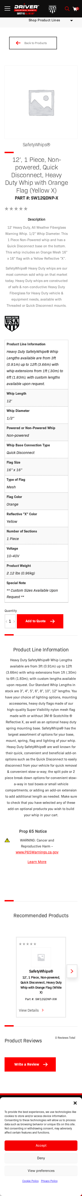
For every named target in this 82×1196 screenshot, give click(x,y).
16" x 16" (14, 470)
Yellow (12, 521)
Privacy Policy (49, 1181)
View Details (29, 1010)
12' (9, 401)
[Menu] (7, 8)
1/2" (10, 418)
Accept (41, 1145)
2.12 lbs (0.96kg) (21, 573)
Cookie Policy (30, 1181)
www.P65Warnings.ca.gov (37, 852)
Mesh (11, 487)
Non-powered (18, 435)
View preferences (41, 1171)
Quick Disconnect (20, 452)
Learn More (37, 862)
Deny (41, 1158)
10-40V (13, 556)
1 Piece (13, 539)
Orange (12, 504)
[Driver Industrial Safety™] (26, 8)
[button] (75, 1103)
